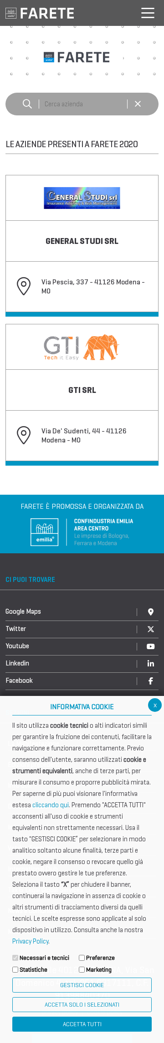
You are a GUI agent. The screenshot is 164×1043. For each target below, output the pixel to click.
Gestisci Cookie (82, 985)
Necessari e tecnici (44, 958)
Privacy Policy (30, 941)
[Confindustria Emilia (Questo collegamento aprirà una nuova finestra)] (82, 531)
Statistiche (33, 969)
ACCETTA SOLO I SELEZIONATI (82, 1004)
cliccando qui (50, 805)
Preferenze (100, 958)
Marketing (99, 969)
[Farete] (39, 12)
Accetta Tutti (82, 1024)
